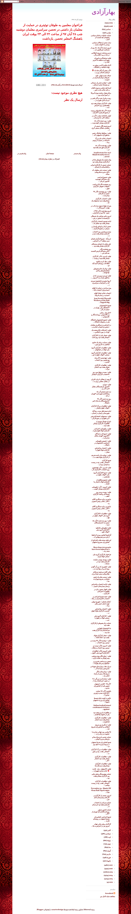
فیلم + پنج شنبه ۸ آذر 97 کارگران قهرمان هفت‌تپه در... (102, 148)
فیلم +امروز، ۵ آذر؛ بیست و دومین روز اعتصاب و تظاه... (101, 647)
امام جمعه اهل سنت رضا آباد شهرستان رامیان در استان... (101, 412)
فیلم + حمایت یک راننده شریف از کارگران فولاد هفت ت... (101, 456)
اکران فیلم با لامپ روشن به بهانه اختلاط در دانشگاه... (102, 66)
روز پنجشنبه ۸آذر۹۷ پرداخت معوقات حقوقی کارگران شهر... (102, 186)
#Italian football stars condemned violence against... (102, 707)
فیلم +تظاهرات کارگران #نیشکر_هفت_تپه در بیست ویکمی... (101, 783)
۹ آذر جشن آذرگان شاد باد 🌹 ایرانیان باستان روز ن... (101, 71)
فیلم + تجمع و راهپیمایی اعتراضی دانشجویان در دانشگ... (102, 443)
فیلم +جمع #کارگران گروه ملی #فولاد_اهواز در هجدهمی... (102, 475)
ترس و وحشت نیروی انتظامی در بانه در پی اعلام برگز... (101, 54)
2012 (111, 882)
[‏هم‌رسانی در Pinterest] (37, 85)
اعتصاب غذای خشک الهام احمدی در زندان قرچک (102, 294)
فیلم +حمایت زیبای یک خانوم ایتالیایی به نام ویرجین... (101, 343)
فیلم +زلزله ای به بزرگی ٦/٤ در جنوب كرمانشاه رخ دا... (101, 680)
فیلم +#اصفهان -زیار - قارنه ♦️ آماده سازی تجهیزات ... (101, 770)
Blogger (40, 910)
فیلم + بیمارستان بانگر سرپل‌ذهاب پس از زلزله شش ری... (102, 674)
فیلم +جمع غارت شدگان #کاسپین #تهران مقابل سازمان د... (102, 436)
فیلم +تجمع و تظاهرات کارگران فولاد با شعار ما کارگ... (102, 482)
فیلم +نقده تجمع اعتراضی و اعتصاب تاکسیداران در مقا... (101, 598)
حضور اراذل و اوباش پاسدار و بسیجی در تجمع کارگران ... (101, 227)
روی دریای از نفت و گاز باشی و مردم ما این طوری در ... (101, 99)
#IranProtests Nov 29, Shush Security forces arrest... (101, 155)
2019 (111, 23)
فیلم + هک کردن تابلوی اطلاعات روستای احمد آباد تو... (101, 263)
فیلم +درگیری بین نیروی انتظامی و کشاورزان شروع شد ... (101, 727)
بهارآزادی (103, 12)
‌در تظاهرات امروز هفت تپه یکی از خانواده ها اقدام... (102, 714)
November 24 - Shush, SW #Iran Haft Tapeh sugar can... (101, 790)
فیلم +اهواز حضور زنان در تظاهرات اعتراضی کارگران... (102, 591)
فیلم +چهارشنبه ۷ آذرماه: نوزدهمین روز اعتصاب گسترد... (102, 360)
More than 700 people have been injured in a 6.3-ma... (101, 549)
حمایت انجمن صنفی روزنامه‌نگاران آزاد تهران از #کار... (101, 812)
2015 (111, 872)
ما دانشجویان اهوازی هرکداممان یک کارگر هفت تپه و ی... (101, 630)
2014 (111, 875)
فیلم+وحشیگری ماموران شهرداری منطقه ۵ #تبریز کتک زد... (102, 60)
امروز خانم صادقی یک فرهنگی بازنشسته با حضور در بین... (101, 217)
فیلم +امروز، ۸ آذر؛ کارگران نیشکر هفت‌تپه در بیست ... (101, 257)
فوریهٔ (109, 858)
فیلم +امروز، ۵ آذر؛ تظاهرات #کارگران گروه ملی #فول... (101, 652)
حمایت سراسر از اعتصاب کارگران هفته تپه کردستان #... (101, 805)
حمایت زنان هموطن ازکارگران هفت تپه (101, 624)
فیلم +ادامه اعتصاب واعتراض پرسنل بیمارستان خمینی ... (101, 585)
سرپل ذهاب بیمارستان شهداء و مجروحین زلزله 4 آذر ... (101, 668)
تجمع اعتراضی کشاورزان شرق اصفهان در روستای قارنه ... (102, 819)
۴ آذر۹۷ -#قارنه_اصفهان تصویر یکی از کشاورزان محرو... (102, 686)
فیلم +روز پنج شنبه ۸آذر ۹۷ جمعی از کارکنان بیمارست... (102, 194)
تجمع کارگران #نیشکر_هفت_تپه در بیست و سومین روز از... (101, 462)
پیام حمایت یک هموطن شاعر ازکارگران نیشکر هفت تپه (101, 161)
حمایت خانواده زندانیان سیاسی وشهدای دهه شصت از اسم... (101, 37)
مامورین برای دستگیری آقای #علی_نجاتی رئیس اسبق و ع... (101, 501)
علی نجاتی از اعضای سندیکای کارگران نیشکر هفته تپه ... (101, 245)
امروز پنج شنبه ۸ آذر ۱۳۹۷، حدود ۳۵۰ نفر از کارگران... (101, 212)
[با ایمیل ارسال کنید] (45, 85)
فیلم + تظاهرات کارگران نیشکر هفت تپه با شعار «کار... (103, 759)
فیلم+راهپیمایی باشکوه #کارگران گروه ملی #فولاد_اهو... (103, 530)
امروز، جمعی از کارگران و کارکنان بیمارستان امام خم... (102, 798)
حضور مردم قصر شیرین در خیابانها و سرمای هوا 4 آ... (102, 662)
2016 (111, 869)
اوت (109, 837)
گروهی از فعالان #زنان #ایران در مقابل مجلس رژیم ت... (101, 380)
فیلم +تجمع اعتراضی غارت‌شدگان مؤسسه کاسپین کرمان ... (103, 179)
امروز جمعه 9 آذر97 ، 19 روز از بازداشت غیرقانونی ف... (101, 49)
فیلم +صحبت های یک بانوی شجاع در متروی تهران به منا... (102, 579)
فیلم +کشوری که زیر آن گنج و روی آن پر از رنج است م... (101, 568)
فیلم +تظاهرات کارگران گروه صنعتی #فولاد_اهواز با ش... (101, 354)
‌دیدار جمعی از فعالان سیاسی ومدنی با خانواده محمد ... (101, 44)
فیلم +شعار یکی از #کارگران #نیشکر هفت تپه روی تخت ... (101, 337)
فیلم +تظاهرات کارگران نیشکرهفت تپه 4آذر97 (103, 765)
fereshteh (109, 893)
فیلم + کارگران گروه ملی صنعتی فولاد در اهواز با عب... (102, 618)
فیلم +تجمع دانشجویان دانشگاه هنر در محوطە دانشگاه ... (101, 321)
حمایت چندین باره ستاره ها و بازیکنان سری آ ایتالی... (101, 738)
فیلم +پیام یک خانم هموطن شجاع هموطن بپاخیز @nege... (102, 271)
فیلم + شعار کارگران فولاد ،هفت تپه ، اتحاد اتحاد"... (102, 637)
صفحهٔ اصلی (50, 154)
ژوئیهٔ (109, 840)
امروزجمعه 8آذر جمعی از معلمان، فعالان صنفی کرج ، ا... (101, 128)
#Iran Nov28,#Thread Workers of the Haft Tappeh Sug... (102, 300)
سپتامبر (108, 834)
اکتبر (109, 830)
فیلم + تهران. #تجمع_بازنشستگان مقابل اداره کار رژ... (101, 387)
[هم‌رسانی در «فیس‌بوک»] (39, 85)
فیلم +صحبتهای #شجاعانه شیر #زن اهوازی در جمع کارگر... (101, 417)
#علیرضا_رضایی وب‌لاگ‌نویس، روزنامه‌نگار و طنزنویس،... (101, 315)
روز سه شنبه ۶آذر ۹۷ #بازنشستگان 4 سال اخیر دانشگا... (101, 401)
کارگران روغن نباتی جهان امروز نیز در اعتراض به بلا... (101, 825)
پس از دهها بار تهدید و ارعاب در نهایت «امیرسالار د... (101, 207)
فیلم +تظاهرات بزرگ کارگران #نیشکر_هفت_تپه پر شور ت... (101, 751)
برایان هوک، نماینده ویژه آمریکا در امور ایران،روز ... (101, 94)
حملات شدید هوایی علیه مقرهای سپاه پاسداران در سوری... (102, 78)
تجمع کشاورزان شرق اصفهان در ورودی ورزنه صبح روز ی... (101, 744)
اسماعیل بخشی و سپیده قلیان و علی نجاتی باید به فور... (101, 89)
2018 (111, 26)
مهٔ (110, 847)
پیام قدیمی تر (21, 154)
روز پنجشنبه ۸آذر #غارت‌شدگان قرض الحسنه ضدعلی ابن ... (101, 251)
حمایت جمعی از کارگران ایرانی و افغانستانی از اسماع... (101, 166)
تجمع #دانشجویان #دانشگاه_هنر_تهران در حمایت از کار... (102, 308)
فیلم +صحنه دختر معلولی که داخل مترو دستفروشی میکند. (101, 172)
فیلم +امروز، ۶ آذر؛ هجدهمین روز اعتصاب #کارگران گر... (101, 469)
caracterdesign (57, 910)
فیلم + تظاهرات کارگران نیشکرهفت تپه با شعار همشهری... (103, 720)
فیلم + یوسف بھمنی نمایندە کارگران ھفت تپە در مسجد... (102, 562)
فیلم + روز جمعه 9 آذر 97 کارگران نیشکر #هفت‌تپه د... (101, 122)
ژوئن (109, 844)
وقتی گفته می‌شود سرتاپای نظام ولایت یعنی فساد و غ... (101, 573)
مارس (108, 854)
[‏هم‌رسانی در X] (41, 85)
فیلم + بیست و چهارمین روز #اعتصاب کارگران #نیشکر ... (101, 374)
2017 (111, 865)
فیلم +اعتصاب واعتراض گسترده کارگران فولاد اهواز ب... (101, 611)
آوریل (109, 851)
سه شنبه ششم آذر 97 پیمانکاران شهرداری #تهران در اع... (101, 394)
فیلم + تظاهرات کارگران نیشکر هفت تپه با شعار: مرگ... (102, 367)
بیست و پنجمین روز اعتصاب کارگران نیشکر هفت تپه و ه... (102, 234)
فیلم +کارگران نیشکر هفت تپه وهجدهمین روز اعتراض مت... (101, 105)
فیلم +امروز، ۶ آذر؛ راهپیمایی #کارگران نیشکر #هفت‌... (101, 488)
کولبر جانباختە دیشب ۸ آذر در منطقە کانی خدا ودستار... (101, 117)
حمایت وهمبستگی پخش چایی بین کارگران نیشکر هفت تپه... (101, 776)
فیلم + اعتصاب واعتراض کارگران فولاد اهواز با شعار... (103, 450)
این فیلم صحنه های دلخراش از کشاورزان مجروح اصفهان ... (101, 542)
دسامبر (108, 29)
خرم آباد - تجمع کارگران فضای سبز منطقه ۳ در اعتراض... (101, 240)
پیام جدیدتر (77, 154)
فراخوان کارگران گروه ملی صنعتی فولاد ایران (102, 556)
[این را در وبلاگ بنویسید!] (43, 85)
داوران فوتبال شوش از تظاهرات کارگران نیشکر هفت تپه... (102, 424)
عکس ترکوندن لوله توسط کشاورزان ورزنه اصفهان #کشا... (102, 700)
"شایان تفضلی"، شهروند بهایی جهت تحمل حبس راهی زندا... (101, 604)
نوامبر (108, 33)
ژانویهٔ (109, 861)
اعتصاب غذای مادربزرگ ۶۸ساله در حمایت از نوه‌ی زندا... (102, 140)
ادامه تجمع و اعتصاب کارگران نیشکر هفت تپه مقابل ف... (101, 222)
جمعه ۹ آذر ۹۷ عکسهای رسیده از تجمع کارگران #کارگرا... (101, 112)
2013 (111, 879)
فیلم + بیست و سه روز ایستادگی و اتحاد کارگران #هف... (102, 494)
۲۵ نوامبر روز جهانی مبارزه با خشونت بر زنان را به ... (101, 733)
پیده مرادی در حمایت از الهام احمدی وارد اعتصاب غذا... (101, 289)
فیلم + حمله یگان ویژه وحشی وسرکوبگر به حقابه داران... (101, 657)
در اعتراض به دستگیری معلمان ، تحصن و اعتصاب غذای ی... (101, 326)
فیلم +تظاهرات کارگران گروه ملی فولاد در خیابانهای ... (101, 349)
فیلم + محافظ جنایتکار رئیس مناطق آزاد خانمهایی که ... (101, 134)
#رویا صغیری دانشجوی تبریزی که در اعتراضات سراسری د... (101, 283)
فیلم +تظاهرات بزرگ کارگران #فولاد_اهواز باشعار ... (101, 407)
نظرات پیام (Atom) (45, 159)
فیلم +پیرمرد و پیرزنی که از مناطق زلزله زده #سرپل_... (101, 277)
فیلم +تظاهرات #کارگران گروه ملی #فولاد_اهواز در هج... (101, 516)
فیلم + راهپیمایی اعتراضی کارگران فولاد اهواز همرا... (101, 430)
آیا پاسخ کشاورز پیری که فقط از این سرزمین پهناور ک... (101, 536)
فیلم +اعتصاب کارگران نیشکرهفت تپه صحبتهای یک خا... (101, 201)
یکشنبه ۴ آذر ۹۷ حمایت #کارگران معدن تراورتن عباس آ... (102, 693)
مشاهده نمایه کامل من (107, 896)
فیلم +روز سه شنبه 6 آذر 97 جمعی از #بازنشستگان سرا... (102, 523)
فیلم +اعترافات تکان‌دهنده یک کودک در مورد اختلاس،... (101, 331)
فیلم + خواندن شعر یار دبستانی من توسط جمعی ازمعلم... (101, 84)
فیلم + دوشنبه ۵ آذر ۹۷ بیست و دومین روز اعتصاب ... (101, 642)
